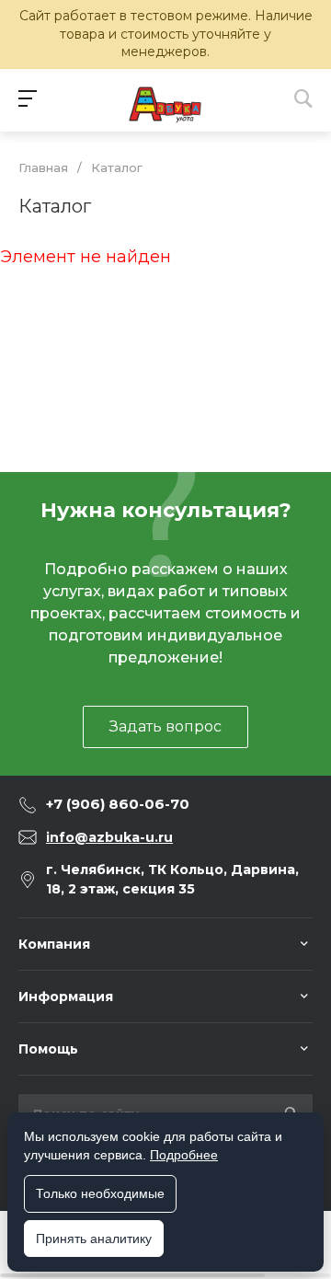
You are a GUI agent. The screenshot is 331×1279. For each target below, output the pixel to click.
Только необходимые (100, 1193)
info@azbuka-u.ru (109, 837)
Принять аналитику (94, 1238)
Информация (65, 996)
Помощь (48, 1049)
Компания (54, 944)
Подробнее (184, 1154)
